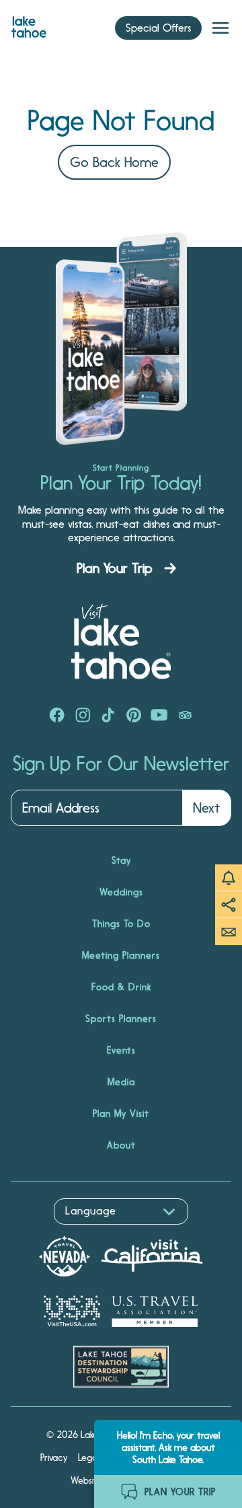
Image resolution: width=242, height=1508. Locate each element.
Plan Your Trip (115, 568)
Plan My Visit (121, 1113)
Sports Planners (121, 1018)
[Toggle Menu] (220, 28)
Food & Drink (121, 987)
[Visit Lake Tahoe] (29, 23)
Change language (49, 1232)
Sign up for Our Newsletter (121, 764)
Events (121, 1050)
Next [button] (206, 808)
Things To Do (121, 923)
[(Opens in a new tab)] (57, 716)
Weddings (121, 892)
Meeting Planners (121, 955)
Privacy (53, 1457)
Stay (121, 860)
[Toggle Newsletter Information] (228, 931)
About (121, 1145)
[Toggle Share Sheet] (228, 904)
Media (121, 1081)
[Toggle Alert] (228, 877)
